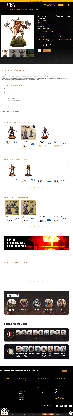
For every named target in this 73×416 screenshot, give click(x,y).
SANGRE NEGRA (35, 336)
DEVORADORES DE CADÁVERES (19, 354)
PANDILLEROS (19, 335)
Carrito (1, 383)
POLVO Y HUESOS (50, 353)
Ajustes (57, 414)
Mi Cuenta (2, 379)
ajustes (38, 414)
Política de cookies (68, 409)
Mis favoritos (2, 385)
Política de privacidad (60, 409)
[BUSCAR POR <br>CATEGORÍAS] (45, 5)
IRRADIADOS (52, 335)
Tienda (22, 5)
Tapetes (20, 391)
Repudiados (21, 9)
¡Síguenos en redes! (61, 387)
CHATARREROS (30, 335)
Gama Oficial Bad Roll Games (24, 387)
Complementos (21, 396)
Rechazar (51, 414)
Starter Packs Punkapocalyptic (24, 379)
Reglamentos (21, 383)
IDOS (47, 335)
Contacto (57, 379)
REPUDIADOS (56, 352)
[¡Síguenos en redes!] (56, 388)
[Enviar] (64, 370)
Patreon (27, 5)
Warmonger (16, 9)
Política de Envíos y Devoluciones (61, 383)
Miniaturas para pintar (23, 385)
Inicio (8, 9)
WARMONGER (36, 308)
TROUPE (57, 335)
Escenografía (21, 394)
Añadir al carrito (47, 50)
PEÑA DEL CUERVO (63, 353)
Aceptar (44, 414)
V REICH (41, 335)
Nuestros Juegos (40, 381)
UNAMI (63, 335)
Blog (18, 5)
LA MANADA (31, 352)
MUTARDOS (24, 335)
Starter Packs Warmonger (24, 381)
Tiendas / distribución (59, 381)
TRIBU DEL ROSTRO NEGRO (44, 354)
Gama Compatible (22, 389)
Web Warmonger (40, 390)
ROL (61, 308)
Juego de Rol (21, 398)
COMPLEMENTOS (49, 308)
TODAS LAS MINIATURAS (11, 308)
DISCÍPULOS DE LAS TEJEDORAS (25, 354)
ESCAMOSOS (37, 352)
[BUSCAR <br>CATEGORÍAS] (56, 396)
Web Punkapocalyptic (41, 388)
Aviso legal (54, 409)
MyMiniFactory (33, 5)
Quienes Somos (40, 379)
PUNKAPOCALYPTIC (24, 308)
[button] (33, 17)
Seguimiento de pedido (4, 381)
